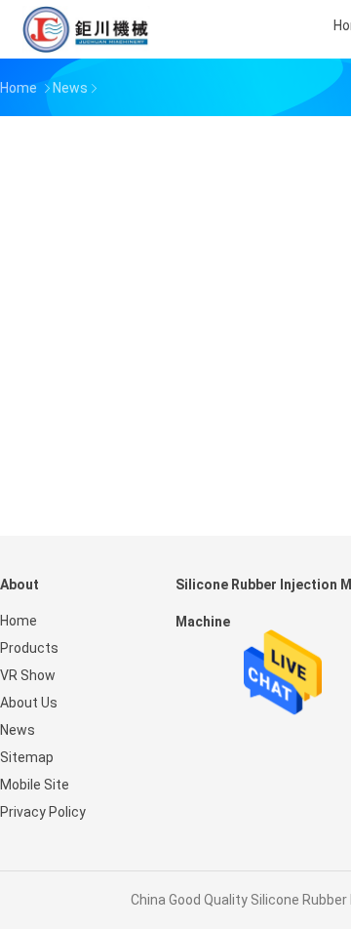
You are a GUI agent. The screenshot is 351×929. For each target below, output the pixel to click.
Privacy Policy (43, 812)
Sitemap (27, 757)
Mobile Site (34, 784)
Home (18, 620)
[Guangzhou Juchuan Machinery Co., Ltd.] (86, 29)
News (17, 730)
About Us (29, 702)
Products (29, 648)
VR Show (28, 675)
